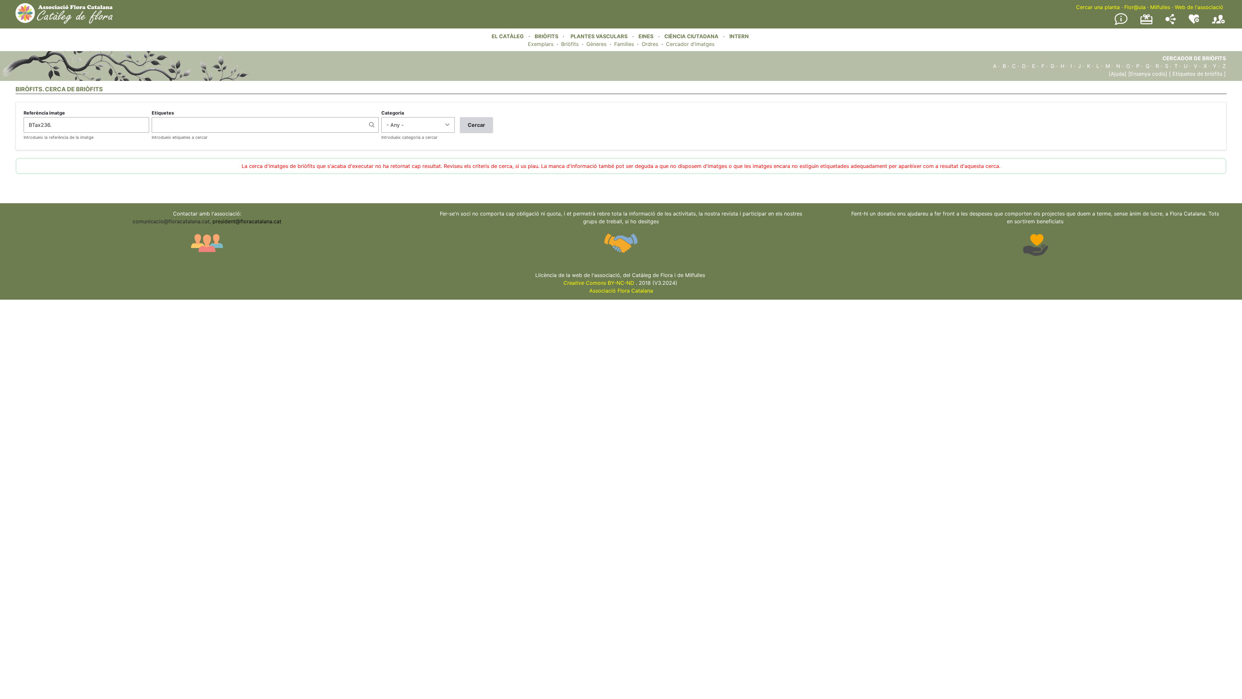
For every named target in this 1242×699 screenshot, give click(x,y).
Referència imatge (44, 113)
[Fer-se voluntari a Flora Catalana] (1194, 22)
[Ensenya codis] (1147, 74)
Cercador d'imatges (690, 44)
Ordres (650, 44)
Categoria (392, 113)
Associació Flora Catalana (621, 290)
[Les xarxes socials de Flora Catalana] (1170, 22)
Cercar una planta (1098, 7)
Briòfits (570, 44)
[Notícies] (1121, 23)
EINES (645, 36)
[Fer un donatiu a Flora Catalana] (1146, 23)
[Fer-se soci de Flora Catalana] (1218, 23)
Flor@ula (1135, 7)
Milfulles (1160, 7)
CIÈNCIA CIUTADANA (691, 36)
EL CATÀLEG (508, 36)
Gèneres (596, 44)
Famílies (624, 44)
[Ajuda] (1118, 74)
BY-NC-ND (598, 283)
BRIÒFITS (547, 36)
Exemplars (540, 44)
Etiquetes (163, 113)
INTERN (739, 36)
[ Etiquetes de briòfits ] (1196, 74)
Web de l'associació (1199, 7)
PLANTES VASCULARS (599, 36)
